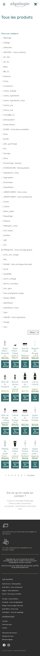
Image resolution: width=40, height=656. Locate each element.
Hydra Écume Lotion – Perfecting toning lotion (25, 454)
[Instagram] (9, 645)
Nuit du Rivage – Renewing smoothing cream (26, 354)
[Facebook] (4, 645)
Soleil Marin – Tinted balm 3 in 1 (15, 353)
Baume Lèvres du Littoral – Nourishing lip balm (16, 389)
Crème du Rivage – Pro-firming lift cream (15, 422)
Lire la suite (25, 364)
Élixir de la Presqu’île (5, 384)
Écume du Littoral (25, 384)
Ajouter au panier (6, 364)
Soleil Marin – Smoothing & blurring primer (6, 354)
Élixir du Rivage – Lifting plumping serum (5, 420)
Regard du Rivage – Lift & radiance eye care (35, 355)
